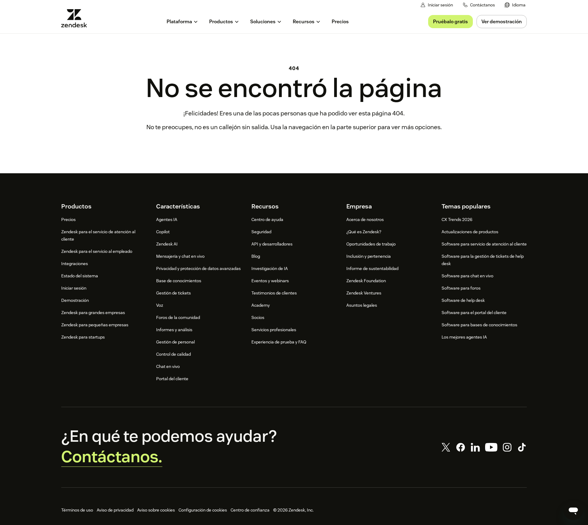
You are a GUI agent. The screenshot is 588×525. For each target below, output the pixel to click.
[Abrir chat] (573, 510)
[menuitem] (515, 5)
